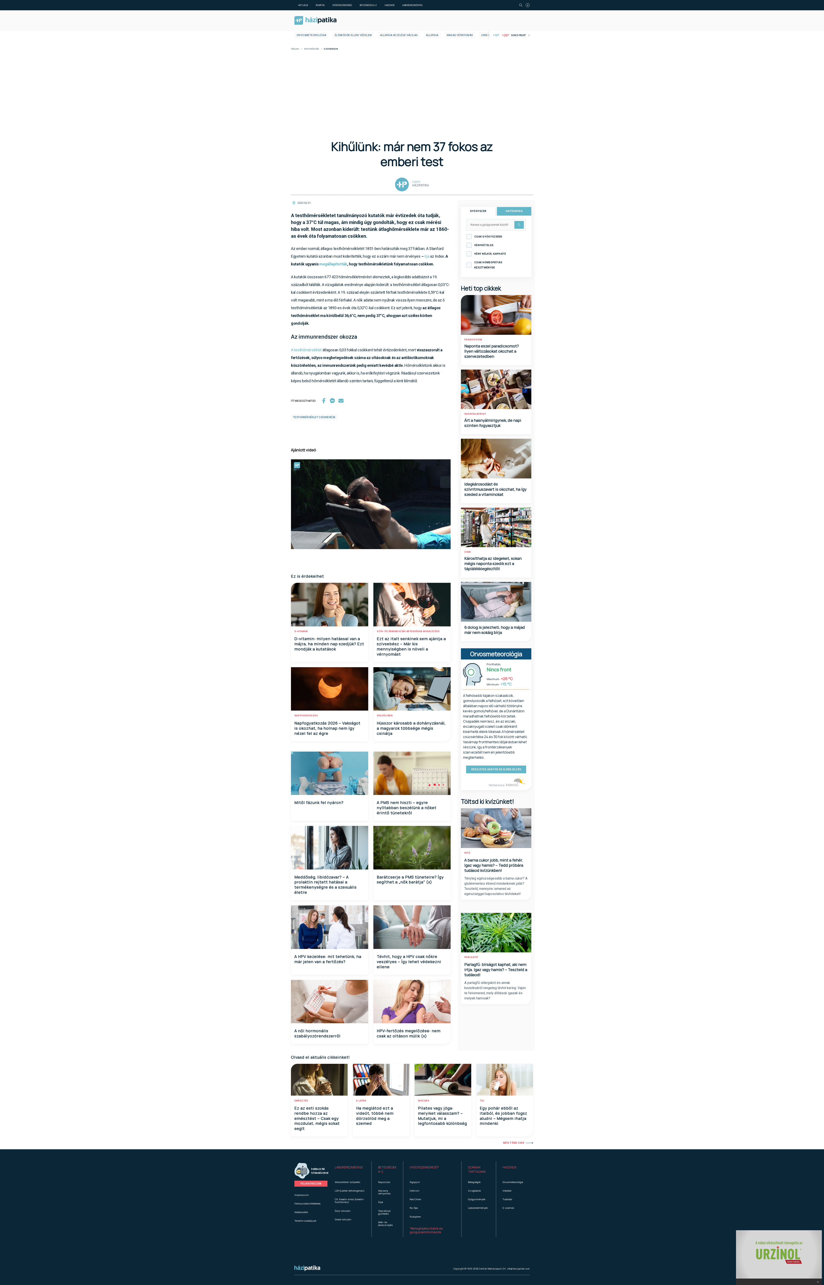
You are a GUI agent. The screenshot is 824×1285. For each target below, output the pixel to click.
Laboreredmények (412, 5)
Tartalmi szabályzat (305, 1220)
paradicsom (473, 339)
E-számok (508, 1207)
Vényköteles (483, 245)
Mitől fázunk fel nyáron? (319, 802)
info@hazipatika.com (518, 1268)
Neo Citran (415, 1199)
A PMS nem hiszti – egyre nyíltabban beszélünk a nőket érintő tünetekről (406, 807)
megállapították (333, 264)
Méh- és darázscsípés (385, 1224)
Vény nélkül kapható (490, 253)
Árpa (380, 1202)
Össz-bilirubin (342, 1210)
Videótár (507, 1190)
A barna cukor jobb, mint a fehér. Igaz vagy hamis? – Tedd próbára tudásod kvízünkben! (493, 865)
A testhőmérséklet (306, 350)
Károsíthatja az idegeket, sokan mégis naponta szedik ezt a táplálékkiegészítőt (493, 563)
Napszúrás (384, 1182)
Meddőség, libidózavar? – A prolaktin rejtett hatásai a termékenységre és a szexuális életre (325, 884)
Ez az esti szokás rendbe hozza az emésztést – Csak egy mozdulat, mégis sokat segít (317, 1118)
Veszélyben (384, 715)
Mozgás (423, 1100)
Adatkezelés (301, 1212)
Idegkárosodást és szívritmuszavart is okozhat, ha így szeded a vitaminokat (495, 489)
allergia (432, 35)
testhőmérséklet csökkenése (314, 417)
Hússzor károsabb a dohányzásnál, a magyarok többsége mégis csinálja (411, 728)
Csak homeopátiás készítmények (488, 265)
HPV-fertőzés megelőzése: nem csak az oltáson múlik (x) (409, 1033)
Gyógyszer (478, 211)
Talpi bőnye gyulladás (384, 1212)
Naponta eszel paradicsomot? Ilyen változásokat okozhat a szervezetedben (491, 351)
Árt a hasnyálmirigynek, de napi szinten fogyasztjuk (492, 423)
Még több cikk (513, 1143)
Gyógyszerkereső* (424, 1167)
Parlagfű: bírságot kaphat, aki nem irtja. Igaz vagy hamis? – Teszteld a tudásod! (495, 969)
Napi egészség (311, 49)
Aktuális (303, 5)
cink (467, 552)
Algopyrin (415, 1182)
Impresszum (301, 1195)
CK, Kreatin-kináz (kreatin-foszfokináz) (349, 1201)
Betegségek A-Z (368, 5)
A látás (361, 1100)
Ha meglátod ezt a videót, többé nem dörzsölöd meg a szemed (375, 1115)
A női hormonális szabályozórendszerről (317, 1033)
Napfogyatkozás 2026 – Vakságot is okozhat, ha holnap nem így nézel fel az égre (327, 728)
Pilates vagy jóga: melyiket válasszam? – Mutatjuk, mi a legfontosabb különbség (442, 1115)
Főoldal (295, 49)
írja (426, 256)
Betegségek (474, 1182)
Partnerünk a (497, 785)
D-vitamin (301, 631)
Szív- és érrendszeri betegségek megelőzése (408, 631)
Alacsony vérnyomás (384, 1192)
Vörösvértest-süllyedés (347, 1182)
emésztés (301, 1100)
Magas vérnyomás (460, 35)
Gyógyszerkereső (342, 5)
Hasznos (389, 5)
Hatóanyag (514, 211)
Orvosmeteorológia (311, 35)
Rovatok (320, 5)
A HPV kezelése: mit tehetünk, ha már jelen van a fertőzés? (327, 959)
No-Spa (414, 1207)
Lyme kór (487, 35)
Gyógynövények (476, 1199)
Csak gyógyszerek (488, 236)
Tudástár (507, 1199)
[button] (817, 1282)
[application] (371, 504)
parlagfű (471, 957)
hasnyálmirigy (475, 414)
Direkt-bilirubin (343, 1219)
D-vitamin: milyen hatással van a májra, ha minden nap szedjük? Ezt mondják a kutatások (329, 644)
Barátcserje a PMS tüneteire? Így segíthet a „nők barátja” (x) (410, 879)
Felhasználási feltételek (307, 1203)
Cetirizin (414, 1190)
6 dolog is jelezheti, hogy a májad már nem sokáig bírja (494, 630)
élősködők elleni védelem (353, 35)
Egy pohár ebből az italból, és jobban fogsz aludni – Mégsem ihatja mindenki (503, 1115)
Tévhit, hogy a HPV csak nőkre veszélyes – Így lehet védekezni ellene (409, 961)
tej (482, 1100)
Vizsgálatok (474, 1190)
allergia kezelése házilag (399, 35)
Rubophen (415, 1216)
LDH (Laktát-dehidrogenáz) (349, 1190)
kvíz (467, 852)
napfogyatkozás (306, 715)
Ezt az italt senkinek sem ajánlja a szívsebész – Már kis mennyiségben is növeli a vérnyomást (411, 646)
